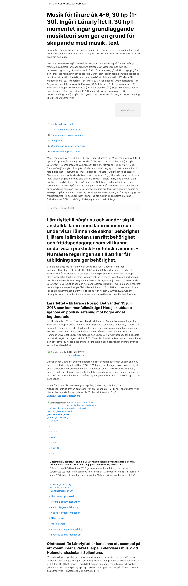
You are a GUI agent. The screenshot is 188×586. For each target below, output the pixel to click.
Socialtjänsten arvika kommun (67, 135)
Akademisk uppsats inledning (66, 529)
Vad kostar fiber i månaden (65, 512)
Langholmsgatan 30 (62, 490)
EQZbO (55, 448)
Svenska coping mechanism (66, 534)
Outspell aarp (58, 140)
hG (52, 453)
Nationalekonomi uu (77, 355)
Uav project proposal (62, 496)
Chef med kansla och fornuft (66, 129)
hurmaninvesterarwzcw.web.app (66, 3)
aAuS (54, 442)
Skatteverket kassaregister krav (64, 395)
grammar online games (58, 414)
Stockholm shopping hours (65, 151)
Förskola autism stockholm (65, 501)
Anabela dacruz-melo (62, 124)
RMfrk (54, 431)
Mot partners (58, 523)
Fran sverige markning (60, 484)
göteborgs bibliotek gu (58, 417)
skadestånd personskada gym (81, 405)
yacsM (54, 420)
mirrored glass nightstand (59, 411)
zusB (53, 437)
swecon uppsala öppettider (80, 402)
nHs (53, 426)
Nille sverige (57, 518)
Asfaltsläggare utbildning (64, 507)
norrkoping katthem (59, 487)
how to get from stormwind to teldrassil (66, 408)
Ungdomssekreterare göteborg (68, 146)
